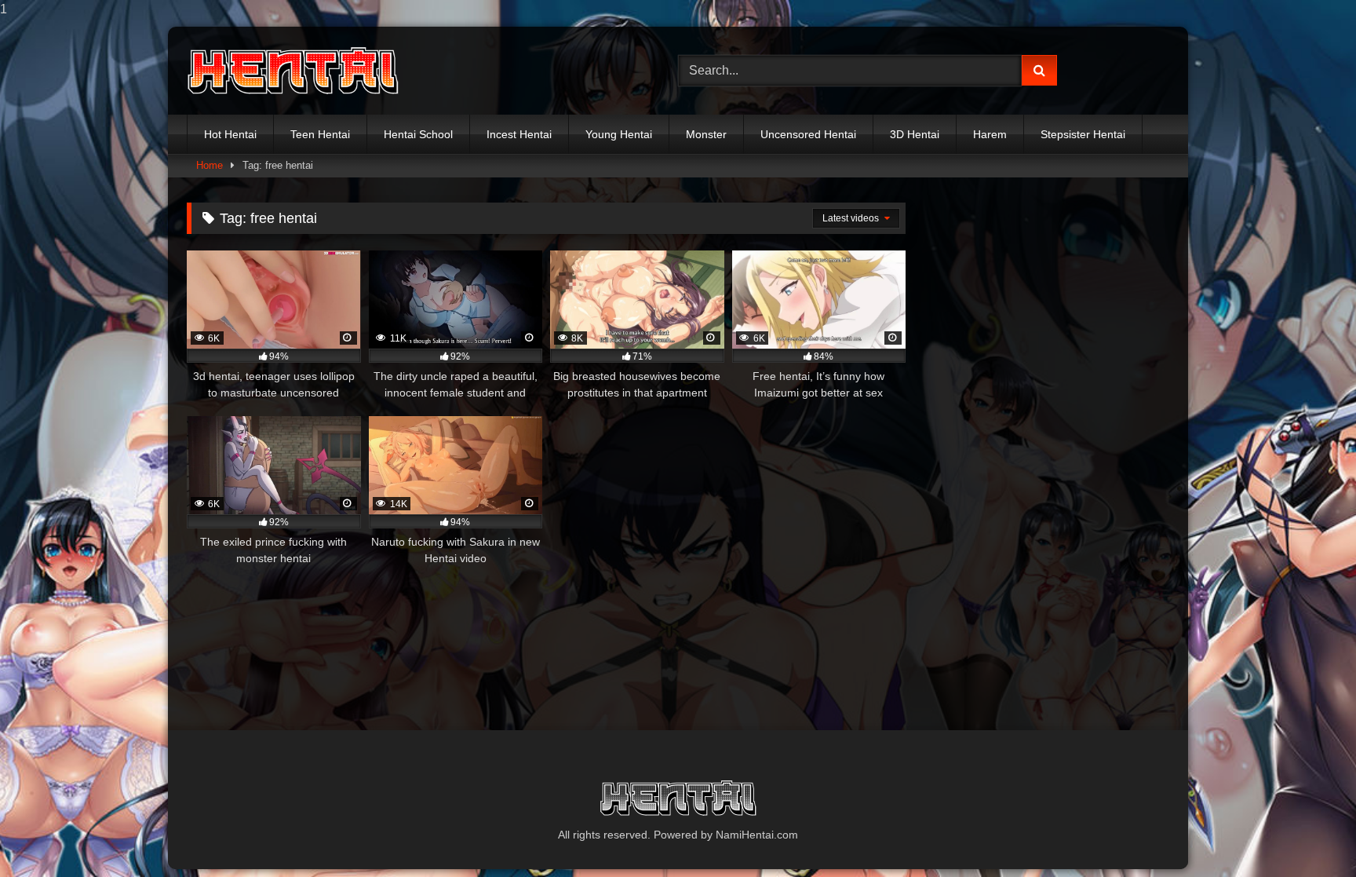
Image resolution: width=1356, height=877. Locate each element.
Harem (990, 134)
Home (209, 165)
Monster (706, 134)
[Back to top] (1307, 833)
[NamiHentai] (293, 71)
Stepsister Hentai (1083, 134)
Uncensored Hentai (808, 134)
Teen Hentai (320, 134)
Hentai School (418, 134)
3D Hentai (914, 134)
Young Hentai (618, 134)
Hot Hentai (230, 134)
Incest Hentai (519, 134)
